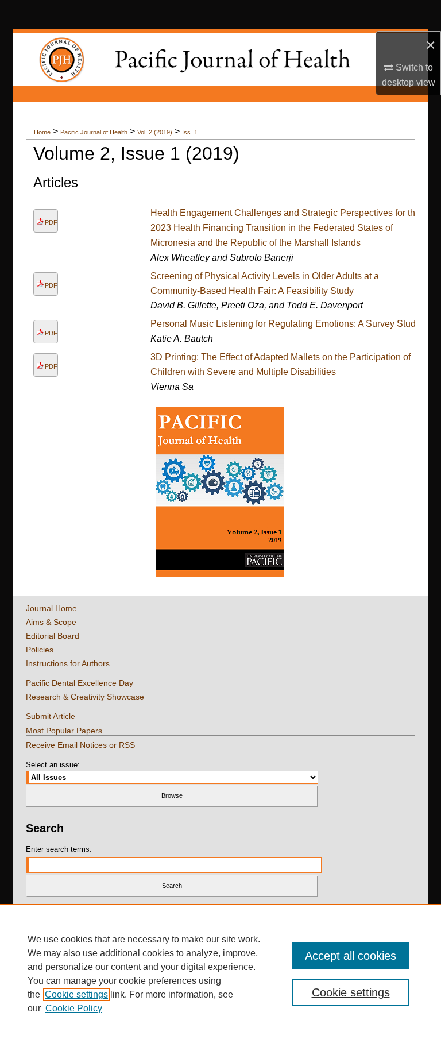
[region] (220, 973)
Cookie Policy (73, 1008)
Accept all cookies (350, 955)
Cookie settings (76, 994)
